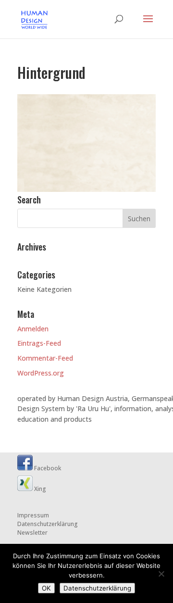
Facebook (47, 468)
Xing (39, 489)
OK (46, 588)
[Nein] (161, 573)
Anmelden (33, 328)
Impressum (33, 515)
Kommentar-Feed (45, 358)
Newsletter (32, 532)
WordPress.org (40, 372)
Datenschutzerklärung (47, 524)
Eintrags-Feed (39, 343)
